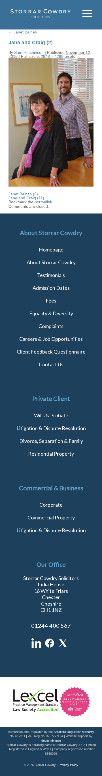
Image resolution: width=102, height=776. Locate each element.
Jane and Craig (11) (26, 198)
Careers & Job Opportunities (51, 339)
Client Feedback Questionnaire (51, 351)
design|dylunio (51, 740)
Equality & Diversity (51, 313)
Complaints (51, 326)
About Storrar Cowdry (51, 262)
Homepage (51, 249)
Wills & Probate (51, 415)
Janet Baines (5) (23, 194)
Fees (51, 300)
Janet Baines (22, 32)
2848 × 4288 (52, 56)
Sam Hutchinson (29, 52)
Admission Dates (51, 288)
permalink (43, 202)
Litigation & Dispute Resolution (51, 428)
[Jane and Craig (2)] (51, 185)
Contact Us (51, 364)
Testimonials (51, 275)
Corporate (51, 505)
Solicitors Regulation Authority (74, 731)
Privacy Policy (68, 765)
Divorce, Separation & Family (51, 441)
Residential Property (51, 454)
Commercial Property (51, 517)
